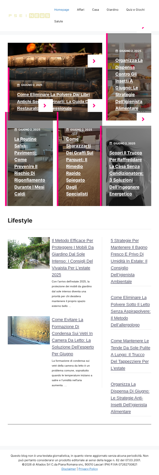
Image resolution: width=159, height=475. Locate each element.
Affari (80, 9)
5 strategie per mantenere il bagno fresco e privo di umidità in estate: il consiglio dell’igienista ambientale (129, 261)
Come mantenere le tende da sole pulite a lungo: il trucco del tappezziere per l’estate (130, 354)
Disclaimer (68, 469)
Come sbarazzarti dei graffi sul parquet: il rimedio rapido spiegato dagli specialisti (79, 166)
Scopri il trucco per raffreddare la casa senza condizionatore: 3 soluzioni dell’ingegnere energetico (126, 173)
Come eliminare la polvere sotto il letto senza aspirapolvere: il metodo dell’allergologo (131, 311)
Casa (95, 9)
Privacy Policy (88, 469)
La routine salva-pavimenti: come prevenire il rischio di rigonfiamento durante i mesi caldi (29, 166)
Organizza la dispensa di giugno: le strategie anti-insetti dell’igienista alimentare (130, 398)
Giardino (112, 9)
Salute (58, 21)
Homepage (61, 9)
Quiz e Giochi (135, 9)
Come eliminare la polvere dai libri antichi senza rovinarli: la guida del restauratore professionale (54, 101)
